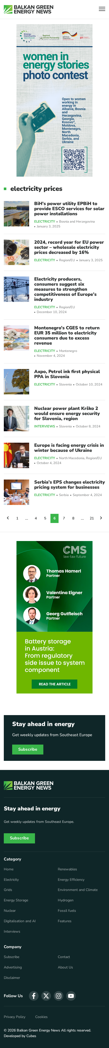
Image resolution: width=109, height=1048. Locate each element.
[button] (102, 9)
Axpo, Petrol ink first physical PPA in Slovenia (67, 374)
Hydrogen (66, 900)
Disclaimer (12, 978)
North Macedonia (71, 458)
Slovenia (65, 384)
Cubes (31, 1036)
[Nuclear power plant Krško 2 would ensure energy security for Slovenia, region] (16, 418)
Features (64, 921)
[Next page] (101, 518)
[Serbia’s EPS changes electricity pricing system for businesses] (16, 492)
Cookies (41, 1017)
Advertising (13, 967)
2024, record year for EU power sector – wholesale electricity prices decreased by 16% (69, 247)
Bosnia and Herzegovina (77, 221)
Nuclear (10, 911)
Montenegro (68, 351)
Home (8, 869)
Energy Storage (16, 900)
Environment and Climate (78, 890)
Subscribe (27, 749)
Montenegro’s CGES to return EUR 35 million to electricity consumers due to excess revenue (67, 335)
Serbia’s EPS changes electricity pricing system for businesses (69, 485)
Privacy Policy (14, 1017)
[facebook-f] (34, 996)
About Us (65, 967)
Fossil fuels (67, 911)
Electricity (44, 221)
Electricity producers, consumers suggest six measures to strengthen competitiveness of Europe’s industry (65, 289)
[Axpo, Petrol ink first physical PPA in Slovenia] (16, 381)
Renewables (67, 869)
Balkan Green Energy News (38, 1030)
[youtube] (71, 996)
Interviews (44, 426)
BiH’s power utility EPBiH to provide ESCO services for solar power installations (69, 208)
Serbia (64, 495)
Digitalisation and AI (20, 921)
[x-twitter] (46, 996)
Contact (64, 957)
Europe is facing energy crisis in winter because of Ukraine (69, 448)
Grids (8, 890)
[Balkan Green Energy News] (28, 9)
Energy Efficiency (71, 880)
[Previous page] (8, 518)
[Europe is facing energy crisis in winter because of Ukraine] (16, 455)
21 (92, 518)
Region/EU (67, 260)
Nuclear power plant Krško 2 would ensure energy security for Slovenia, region (67, 413)
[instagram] (58, 996)
